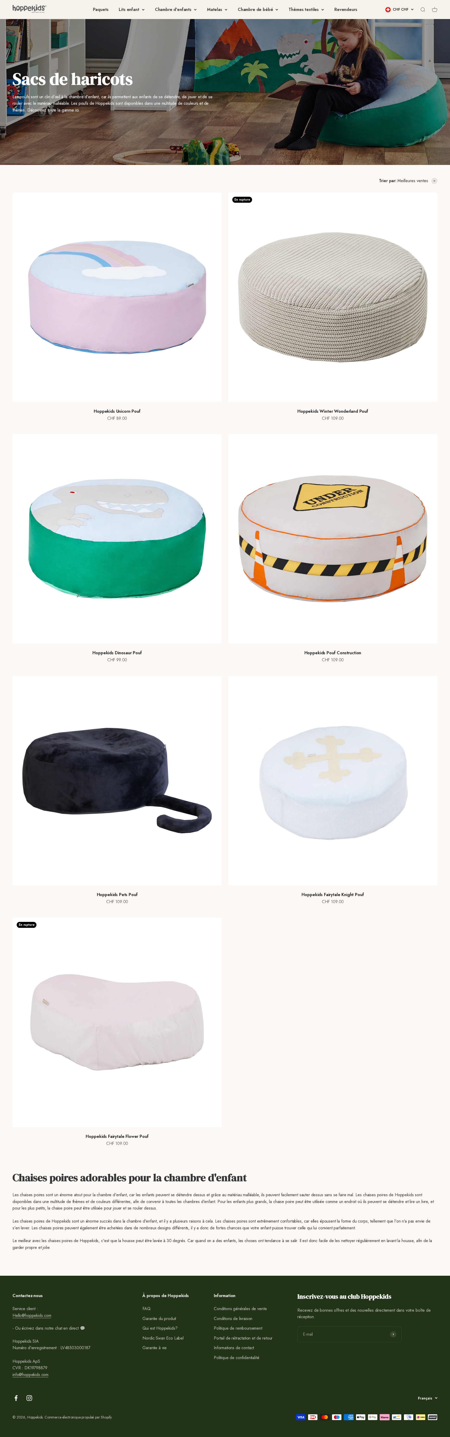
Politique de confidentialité (236, 1358)
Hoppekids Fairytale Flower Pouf (117, 1136)
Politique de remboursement (238, 1328)
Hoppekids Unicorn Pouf (117, 411)
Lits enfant (129, 10)
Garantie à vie (154, 1348)
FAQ (146, 1309)
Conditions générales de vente (240, 1309)
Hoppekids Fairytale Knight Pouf (333, 895)
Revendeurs (345, 10)
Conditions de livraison (233, 1319)
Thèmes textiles (304, 10)
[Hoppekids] (29, 9)
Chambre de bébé (255, 10)
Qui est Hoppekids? (159, 1328)
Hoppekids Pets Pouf (117, 895)
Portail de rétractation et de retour (243, 1338)
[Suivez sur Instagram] (29, 1398)
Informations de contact (234, 1348)
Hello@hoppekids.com (31, 1315)
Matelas (214, 10)
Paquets (101, 10)
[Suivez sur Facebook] (16, 1398)
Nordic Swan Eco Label (163, 1338)
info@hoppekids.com (30, 1375)
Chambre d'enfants (173, 10)
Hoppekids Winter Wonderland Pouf (332, 411)
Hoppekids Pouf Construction (332, 653)
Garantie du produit (159, 1319)
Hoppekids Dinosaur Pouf (117, 653)
